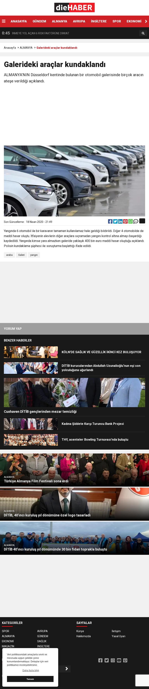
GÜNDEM (39, 21)
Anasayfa (10, 47)
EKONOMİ (134, 21)
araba (9, 254)
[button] (146, 21)
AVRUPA (79, 21)
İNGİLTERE (99, 21)
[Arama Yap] (143, 33)
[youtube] (119, 660)
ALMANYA (59, 21)
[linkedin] (120, 222)
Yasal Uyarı (118, 636)
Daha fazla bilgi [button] (31, 670)
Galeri (21, 254)
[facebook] (110, 222)
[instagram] (113, 660)
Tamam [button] (30, 679)
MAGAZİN (8, 646)
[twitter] (115, 222)
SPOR (117, 21)
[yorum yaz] (135, 222)
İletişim (116, 631)
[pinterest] (125, 222)
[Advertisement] (74, 115)
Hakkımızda (83, 636)
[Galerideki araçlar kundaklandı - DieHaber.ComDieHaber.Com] (74, 7)
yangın (34, 254)
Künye (80, 631)
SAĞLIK (41, 641)
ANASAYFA (19, 21)
